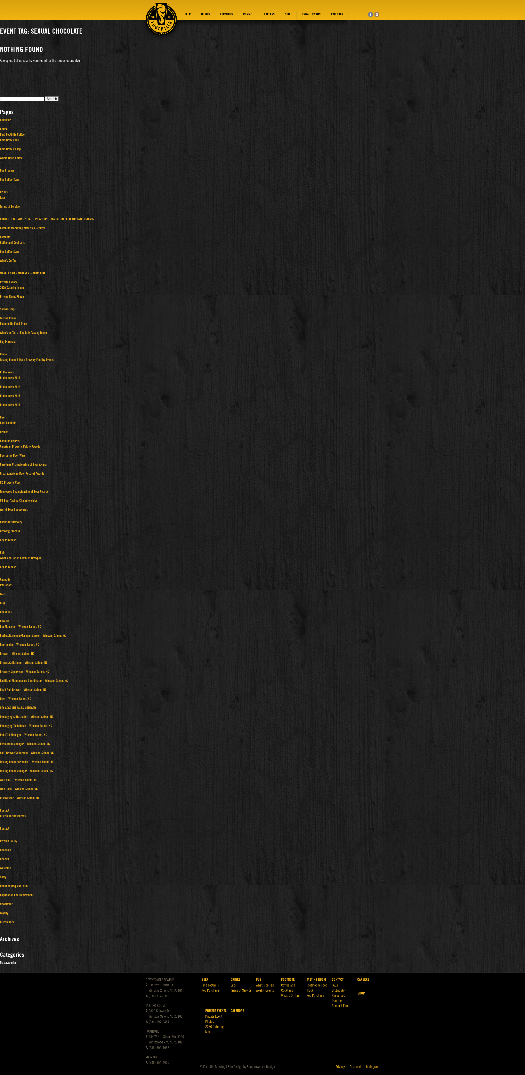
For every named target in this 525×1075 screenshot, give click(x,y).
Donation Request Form (14, 886)
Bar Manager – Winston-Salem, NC (20, 626)
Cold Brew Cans (9, 140)
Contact (248, 14)
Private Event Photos (12, 296)
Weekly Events (265, 990)
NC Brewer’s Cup (10, 482)
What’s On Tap (8, 260)
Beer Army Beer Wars (12, 455)
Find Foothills (8, 423)
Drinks (205, 14)
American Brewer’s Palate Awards (20, 446)
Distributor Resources (13, 816)
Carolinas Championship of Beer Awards (24, 464)
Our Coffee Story (9, 179)
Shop (288, 14)
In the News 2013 (10, 378)
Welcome (5, 868)
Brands (4, 432)
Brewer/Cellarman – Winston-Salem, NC (24, 663)
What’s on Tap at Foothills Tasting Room (23, 333)
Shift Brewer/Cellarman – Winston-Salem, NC (27, 753)
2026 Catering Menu (12, 287)
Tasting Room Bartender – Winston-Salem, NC (27, 762)
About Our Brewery (11, 522)
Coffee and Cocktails (12, 242)
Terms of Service (10, 206)
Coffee (4, 129)
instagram (376, 14)
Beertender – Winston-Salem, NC (19, 644)
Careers (269, 14)
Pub (2, 552)
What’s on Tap (265, 985)
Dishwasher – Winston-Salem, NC (20, 798)
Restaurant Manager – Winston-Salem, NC (25, 744)
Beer (188, 14)
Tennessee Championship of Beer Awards (24, 491)
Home (3, 354)
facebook (370, 14)
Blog (2, 603)
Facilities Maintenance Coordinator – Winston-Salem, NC (34, 681)
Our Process (7, 170)
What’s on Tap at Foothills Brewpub (20, 558)
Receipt (4, 859)
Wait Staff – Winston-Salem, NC (18, 780)
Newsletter (6, 904)
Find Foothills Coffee (12, 134)
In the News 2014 (10, 387)
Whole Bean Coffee (11, 158)
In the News (7, 372)
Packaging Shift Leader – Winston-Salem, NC (27, 717)
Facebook (355, 1067)
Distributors (7, 922)
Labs (2, 197)
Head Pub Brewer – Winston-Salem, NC (23, 690)
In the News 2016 (10, 405)
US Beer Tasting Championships (18, 500)
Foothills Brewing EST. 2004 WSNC (161, 22)
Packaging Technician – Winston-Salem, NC (26, 726)
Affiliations (6, 585)
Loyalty (4, 913)
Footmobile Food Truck (13, 323)
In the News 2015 (10, 396)
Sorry (3, 877)
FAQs (3, 594)
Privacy (340, 1067)
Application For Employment (16, 895)
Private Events (311, 14)
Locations (226, 14)
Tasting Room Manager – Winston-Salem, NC (26, 771)
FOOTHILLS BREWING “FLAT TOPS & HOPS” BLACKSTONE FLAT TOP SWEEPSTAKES (47, 219)
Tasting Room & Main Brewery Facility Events (27, 360)
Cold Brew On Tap (10, 149)
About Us (5, 579)
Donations (6, 612)
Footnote (5, 237)
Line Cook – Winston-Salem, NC (19, 789)
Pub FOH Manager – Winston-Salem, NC (23, 735)
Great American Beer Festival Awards (22, 473)
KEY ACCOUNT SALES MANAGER (18, 708)
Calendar (337, 14)
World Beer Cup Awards (14, 509)
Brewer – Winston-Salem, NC (17, 653)
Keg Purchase (8, 342)
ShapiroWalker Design (261, 1067)
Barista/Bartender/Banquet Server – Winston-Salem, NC (33, 635)
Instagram (372, 1067)
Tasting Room (8, 318)
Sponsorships (8, 309)
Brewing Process (10, 531)
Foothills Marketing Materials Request (22, 228)
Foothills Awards (9, 441)
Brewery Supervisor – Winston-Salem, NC (24, 672)
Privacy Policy (8, 841)
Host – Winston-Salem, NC (15, 699)
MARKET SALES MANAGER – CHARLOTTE (23, 273)
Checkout (5, 850)
